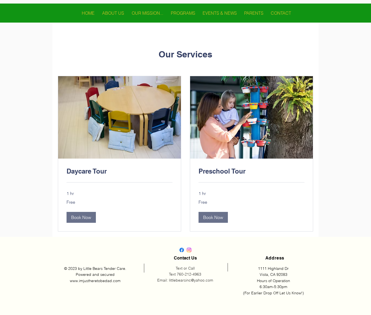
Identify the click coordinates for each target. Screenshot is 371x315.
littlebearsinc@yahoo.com (191, 280)
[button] (81, 217)
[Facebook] (182, 250)
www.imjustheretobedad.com (95, 280)
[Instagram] (189, 250)
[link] (119, 171)
